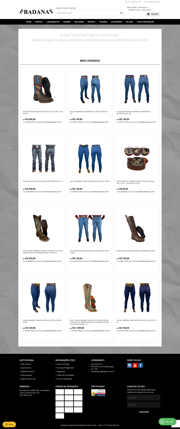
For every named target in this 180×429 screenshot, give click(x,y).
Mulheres (79, 22)
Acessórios (116, 22)
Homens (67, 22)
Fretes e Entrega (63, 364)
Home (28, 22)
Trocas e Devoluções (64, 379)
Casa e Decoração (145, 22)
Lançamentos (53, 22)
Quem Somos (147, 10)
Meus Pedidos (132, 7)
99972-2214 (153, 1)
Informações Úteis (65, 360)
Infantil (92, 22)
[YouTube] (135, 365)
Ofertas (39, 22)
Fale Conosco (143, 7)
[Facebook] (140, 365)
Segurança (61, 371)
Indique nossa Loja (28, 379)
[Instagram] (129, 365)
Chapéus (103, 22)
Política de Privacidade (65, 375)
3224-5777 (134, 1)
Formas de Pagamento (65, 368)
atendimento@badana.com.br (102, 371)
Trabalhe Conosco (134, 10)
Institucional (27, 360)
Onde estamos (26, 375)
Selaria (129, 22)
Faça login (72, 8)
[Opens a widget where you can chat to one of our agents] (9, 425)
